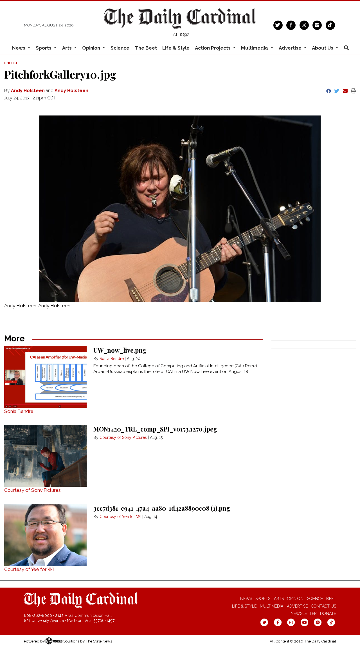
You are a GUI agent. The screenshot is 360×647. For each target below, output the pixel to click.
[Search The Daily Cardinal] (346, 48)
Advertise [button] (291, 48)
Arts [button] (67, 48)
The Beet (146, 48)
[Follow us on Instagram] (304, 24)
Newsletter (304, 613)
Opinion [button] (91, 48)
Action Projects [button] (213, 48)
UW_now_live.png (120, 350)
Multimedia (271, 606)
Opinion (295, 598)
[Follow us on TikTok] (330, 24)
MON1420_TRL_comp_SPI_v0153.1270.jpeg (155, 429)
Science (120, 48)
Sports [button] (44, 48)
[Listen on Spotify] (317, 24)
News (246, 598)
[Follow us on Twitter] (278, 24)
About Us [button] (323, 48)
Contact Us (323, 606)
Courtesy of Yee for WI (29, 569)
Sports (262, 598)
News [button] (19, 48)
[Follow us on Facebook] (291, 24)
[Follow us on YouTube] (304, 622)
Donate (328, 613)
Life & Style (176, 48)
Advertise (297, 606)
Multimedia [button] (255, 48)
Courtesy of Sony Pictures (32, 490)
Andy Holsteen (28, 90)
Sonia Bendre (18, 411)
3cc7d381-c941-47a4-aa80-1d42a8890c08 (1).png (161, 508)
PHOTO (10, 63)
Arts (279, 598)
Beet (331, 598)
